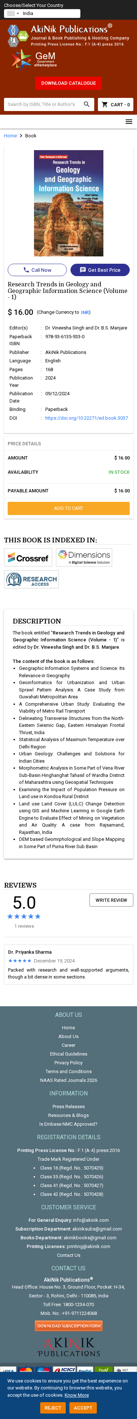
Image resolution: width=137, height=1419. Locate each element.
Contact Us (68, 1255)
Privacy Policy (68, 1062)
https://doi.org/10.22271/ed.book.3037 (86, 418)
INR (85, 312)
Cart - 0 (116, 104)
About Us (68, 1036)
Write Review (111, 900)
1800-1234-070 (78, 1304)
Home (68, 1027)
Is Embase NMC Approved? (68, 1124)
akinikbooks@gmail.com (90, 1237)
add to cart (68, 508)
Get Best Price (100, 270)
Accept (83, 1408)
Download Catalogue (68, 83)
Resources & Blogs (68, 1115)
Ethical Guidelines (68, 1054)
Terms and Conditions (69, 1071)
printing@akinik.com (88, 1246)
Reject (53, 1408)
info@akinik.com (91, 1220)
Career (68, 1045)
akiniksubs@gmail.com (97, 1229)
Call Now (37, 270)
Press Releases (69, 1106)
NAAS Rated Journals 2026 (68, 1080)
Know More (77, 1395)
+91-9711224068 (79, 1313)
